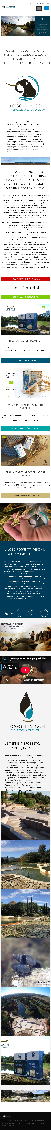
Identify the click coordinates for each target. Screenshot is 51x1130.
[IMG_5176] (25, 913)
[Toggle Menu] (39, 8)
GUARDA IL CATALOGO (26, 278)
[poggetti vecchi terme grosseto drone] (25, 1011)
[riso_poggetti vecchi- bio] (25, 1060)
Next (45, 26)
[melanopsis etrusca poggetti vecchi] (25, 962)
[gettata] (25, 815)
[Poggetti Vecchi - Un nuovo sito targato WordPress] (9, 7)
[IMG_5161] (25, 864)
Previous (5, 26)
